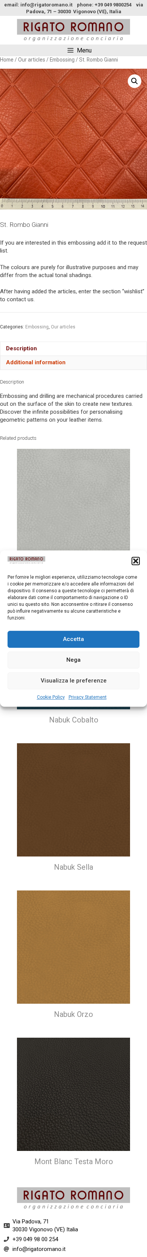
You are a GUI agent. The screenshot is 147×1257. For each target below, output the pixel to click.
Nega (73, 659)
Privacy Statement (88, 697)
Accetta (73, 639)
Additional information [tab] (36, 362)
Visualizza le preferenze (74, 680)
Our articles (31, 60)
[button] (135, 561)
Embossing (62, 60)
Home (7, 60)
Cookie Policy (51, 697)
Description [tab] (21, 348)
